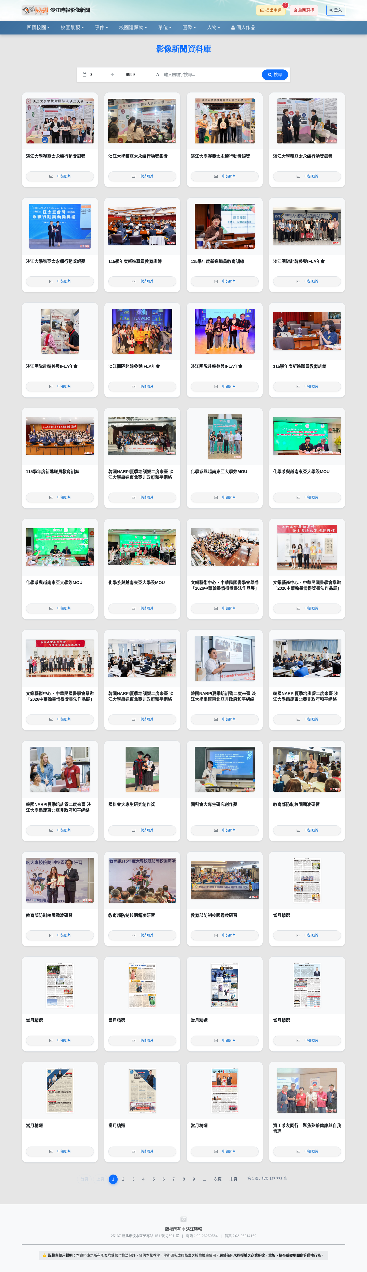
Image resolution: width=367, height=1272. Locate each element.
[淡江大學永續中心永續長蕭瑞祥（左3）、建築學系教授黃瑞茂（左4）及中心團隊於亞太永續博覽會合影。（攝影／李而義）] (60, 120)
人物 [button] (212, 27)
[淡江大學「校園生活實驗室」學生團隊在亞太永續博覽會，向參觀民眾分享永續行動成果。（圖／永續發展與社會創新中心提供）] (142, 120)
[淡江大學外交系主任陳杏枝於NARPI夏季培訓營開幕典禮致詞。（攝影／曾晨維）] (142, 658)
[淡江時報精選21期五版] (225, 985)
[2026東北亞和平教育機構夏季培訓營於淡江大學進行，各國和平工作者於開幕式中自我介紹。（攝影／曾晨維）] (307, 658)
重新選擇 (306, 10)
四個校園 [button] (36, 27)
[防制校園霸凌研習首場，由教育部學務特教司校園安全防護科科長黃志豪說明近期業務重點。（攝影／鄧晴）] (307, 769)
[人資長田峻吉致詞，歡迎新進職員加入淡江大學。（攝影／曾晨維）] (142, 226)
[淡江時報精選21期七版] (60, 985)
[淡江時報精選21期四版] (307, 985)
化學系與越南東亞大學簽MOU (219, 471)
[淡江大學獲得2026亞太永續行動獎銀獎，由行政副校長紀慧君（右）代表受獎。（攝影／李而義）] (60, 226)
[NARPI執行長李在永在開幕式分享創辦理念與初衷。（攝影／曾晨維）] (225, 658)
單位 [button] (163, 27)
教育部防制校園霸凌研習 (296, 804)
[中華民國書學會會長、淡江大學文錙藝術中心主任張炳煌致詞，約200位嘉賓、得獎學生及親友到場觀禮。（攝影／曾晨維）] (225, 547)
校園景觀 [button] (70, 27)
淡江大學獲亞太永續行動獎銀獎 (55, 156)
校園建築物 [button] (131, 27)
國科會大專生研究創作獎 (131, 804)
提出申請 (275, 8)
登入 (338, 10)
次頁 (218, 1179)
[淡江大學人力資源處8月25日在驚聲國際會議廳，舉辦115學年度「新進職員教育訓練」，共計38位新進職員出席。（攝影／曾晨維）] (60, 436)
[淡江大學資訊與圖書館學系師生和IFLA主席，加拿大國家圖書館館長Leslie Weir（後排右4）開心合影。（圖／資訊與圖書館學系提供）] (142, 331)
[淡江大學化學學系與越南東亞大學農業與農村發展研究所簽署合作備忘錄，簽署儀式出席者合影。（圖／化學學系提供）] (142, 547)
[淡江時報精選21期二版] (142, 1090)
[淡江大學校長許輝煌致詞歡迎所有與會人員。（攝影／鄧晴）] (142, 880)
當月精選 (281, 915)
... (204, 1179)
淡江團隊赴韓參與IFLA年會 (299, 261)
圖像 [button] (187, 27)
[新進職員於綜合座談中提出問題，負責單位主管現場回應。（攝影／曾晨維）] (307, 331)
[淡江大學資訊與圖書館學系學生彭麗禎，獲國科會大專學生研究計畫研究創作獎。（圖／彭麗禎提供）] (225, 769)
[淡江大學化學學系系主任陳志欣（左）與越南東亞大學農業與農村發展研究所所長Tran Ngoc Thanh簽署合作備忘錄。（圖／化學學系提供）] (307, 436)
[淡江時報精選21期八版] (307, 880)
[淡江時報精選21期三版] (60, 1090)
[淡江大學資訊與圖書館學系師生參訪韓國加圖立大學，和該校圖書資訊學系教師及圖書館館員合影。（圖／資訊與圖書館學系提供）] (307, 226)
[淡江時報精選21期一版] (225, 1090)
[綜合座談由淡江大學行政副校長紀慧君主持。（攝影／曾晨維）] (225, 226)
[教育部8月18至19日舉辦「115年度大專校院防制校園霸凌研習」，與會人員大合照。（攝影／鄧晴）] (225, 880)
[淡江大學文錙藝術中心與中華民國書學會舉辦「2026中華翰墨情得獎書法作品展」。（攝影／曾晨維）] (60, 658)
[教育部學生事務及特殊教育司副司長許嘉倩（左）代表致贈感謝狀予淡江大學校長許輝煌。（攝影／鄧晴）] (60, 880)
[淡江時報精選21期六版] (142, 985)
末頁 (233, 1179)
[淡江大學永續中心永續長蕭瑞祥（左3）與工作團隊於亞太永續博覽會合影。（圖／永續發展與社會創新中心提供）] (225, 120)
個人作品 (246, 27)
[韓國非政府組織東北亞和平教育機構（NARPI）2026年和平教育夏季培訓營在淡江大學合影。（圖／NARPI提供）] (142, 436)
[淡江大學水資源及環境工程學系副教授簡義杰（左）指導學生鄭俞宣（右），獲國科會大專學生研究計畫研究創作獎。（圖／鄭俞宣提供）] (142, 769)
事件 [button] (100, 27)
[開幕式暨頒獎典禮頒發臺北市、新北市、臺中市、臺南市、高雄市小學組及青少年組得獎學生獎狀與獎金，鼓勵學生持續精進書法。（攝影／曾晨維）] (307, 547)
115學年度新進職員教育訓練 (135, 261)
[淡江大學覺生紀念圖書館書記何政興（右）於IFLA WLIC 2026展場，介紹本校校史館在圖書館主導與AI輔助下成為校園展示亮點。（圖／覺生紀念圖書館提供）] (60, 331)
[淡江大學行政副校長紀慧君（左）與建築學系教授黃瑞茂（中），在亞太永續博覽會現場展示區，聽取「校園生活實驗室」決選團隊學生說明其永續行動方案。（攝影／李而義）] (307, 120)
